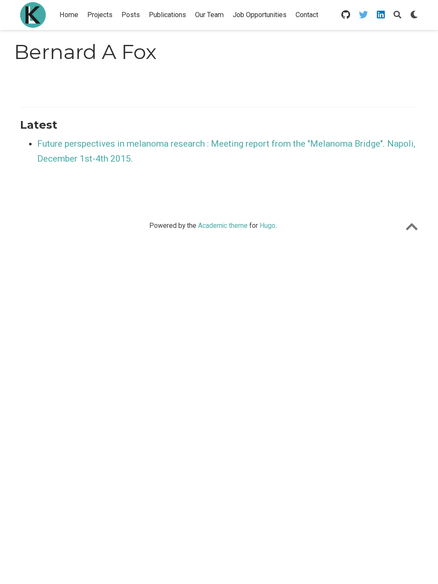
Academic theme (223, 225)
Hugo (267, 225)
